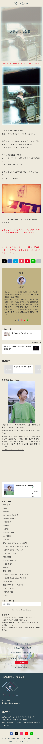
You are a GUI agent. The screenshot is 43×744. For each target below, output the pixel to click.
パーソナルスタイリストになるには (17, 574)
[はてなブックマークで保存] (15, 261)
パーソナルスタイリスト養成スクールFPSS (18, 617)
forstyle (6, 505)
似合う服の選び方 (11, 518)
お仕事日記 (7, 536)
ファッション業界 (10, 553)
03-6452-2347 (23, 648)
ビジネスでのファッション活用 (15, 543)
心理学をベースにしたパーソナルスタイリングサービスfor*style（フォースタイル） (21, 231)
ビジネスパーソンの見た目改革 (16, 546)
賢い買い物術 (9, 532)
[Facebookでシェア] (9, 261)
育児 (6, 595)
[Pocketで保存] (21, 261)
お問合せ (21, 662)
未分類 (5, 567)
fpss (5, 508)
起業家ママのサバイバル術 (13, 585)
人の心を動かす (10, 560)
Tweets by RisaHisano (21, 610)
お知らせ (6, 539)
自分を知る (8, 564)
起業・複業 (7, 571)
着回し (6, 529)
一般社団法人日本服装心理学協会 (14, 620)
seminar (6, 511)
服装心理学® (8, 557)
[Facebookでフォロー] (18, 320)
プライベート (9, 588)
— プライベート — (21, 27)
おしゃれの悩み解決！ (11, 515)
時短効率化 (8, 592)
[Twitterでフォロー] (16, 733)
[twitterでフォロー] (15, 320)
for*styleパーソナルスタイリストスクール (18, 717)
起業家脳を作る (10, 581)
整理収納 (7, 522)
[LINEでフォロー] (27, 320)
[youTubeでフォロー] (24, 320)
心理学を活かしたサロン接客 (15, 578)
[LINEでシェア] (33, 261)
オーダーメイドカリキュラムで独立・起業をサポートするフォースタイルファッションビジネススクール (21, 250)
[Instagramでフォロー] (21, 320)
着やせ (6, 525)
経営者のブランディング (13, 550)
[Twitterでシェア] (4, 261)
